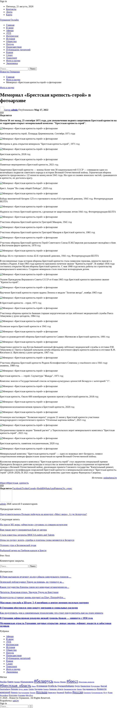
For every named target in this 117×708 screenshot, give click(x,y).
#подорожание (23, 692)
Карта (9, 14)
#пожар (32, 692)
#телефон (4, 695)
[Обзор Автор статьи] (6, 501)
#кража (14, 689)
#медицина (38, 689)
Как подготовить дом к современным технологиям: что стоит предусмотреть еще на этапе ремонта (51, 613)
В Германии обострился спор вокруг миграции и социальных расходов (39, 607)
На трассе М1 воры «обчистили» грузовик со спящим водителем (33, 524)
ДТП (8, 33)
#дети (77, 686)
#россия (77, 692)
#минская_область (56, 689)
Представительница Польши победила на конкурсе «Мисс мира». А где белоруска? (43, 514)
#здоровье (95, 686)
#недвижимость (89, 689)
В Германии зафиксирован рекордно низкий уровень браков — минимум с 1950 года (46, 618)
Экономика (12, 63)
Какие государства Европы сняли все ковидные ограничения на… (34, 587)
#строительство (97, 692)
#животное (85, 686)
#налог (79, 689)
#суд (105, 692)
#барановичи (26, 681)
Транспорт (11, 58)
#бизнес (63, 682)
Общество (11, 41)
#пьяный (60, 692)
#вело (34, 686)
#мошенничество (70, 689)
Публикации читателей (18, 49)
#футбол (29, 695)
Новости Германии (10, 71)
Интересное (12, 36)
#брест (3, 483)
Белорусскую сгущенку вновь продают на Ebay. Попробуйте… (33, 597)
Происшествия (13, 47)
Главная (10, 25)
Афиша (10, 30)
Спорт (9, 55)
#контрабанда (5, 689)
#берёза (56, 682)
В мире (10, 27)
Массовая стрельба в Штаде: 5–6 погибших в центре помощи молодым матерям (44, 602)
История (10, 38)
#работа (68, 692)
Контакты (11, 9)
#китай (104, 686)
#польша (41, 692)
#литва (31, 689)
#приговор (52, 692)
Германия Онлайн (9, 20)
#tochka (3, 682)
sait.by (16, 700)
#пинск (14, 692)
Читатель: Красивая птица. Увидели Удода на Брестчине (29, 592)
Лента (9, 12)
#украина (21, 695)
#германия (41, 686)
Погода (10, 44)
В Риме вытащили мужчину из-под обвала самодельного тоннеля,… (35, 576)
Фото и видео (13, 60)
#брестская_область (15, 685)
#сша (110, 692)
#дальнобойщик (65, 685)
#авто (10, 681)
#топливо (13, 695)
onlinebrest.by (110, 477)
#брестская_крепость (18, 483)
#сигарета (87, 692)
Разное (9, 52)
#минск (46, 689)
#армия (17, 682)
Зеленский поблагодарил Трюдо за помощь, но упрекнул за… (32, 582)
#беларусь (43, 681)
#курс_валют (23, 689)
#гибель (52, 685)
